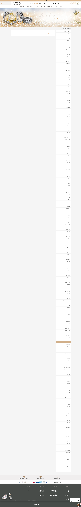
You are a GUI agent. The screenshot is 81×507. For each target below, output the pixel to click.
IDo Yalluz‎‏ (68, 134)
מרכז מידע (49, 3)
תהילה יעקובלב (68, 401)
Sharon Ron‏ (68, 153)
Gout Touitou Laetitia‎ (67, 194)
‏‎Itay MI (69, 376)
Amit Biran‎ (68, 185)
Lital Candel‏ (68, 93)
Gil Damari (68, 56)
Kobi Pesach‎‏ (68, 374)
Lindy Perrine (68, 372)
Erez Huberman (68, 52)
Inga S (69, 222)
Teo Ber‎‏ (69, 351)
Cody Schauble (68, 107)
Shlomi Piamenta (67, 247)
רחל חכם (69, 411)
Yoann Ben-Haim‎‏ (67, 431)
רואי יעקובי (68, 40)
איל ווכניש (69, 84)
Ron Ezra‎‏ (69, 360)
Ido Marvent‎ (68, 210)
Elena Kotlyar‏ (68, 197)
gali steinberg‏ (68, 91)
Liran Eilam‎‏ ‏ (68, 176)
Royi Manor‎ (68, 250)
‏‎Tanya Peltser (68, 441)
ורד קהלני (69, 45)
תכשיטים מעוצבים (29, 6)
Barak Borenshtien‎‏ (67, 358)
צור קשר (31, 3)
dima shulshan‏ (68, 169)
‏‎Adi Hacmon (68, 434)
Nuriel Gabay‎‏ (68, 436)
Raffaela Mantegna (67, 109)
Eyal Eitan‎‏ (68, 459)
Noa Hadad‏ (68, 144)
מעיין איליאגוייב (68, 33)
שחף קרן (69, 88)
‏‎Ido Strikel (68, 464)
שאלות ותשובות (45, 3)
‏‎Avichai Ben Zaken (67, 330)
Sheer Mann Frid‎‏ (67, 289)
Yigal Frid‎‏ (69, 447)
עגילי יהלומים (43, 6)
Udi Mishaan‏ (68, 443)
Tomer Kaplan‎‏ (68, 452)
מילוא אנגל (68, 323)
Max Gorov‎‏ (68, 312)
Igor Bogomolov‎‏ (67, 164)
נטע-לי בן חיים (68, 305)
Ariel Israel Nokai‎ (67, 227)
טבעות (61, 6)
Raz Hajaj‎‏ (69, 314)
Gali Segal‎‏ (68, 461)
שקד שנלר (69, 86)
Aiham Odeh (68, 79)
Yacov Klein (68, 171)
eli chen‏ (69, 114)
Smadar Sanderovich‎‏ (67, 224)
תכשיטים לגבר (36, 6)
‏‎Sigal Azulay (68, 385)
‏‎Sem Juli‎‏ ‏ (69, 408)
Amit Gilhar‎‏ (68, 167)
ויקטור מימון (68, 132)
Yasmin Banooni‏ (67, 139)
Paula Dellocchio (67, 335)
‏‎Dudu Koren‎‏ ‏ (68, 213)
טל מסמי (69, 238)
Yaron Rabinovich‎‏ (67, 291)
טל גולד (69, 42)
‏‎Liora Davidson (68, 427)
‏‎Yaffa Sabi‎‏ (68, 68)
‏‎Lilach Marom (68, 413)
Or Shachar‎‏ (68, 445)
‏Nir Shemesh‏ (68, 192)
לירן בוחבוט (68, 215)
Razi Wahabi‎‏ (68, 178)
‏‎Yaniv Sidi (68, 422)
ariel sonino (68, 77)
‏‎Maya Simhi (68, 406)
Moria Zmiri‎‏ (68, 284)
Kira (69, 105)
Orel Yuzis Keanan (67, 275)
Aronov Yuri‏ (68, 116)
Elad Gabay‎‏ (68, 383)
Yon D (69, 72)
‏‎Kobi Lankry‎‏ (68, 390)
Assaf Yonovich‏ (68, 418)
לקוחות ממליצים (36, 3)
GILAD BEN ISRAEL (67, 61)
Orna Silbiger (68, 75)
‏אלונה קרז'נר (68, 254)
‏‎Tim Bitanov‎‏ (68, 206)
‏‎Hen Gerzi (68, 346)
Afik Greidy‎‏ (68, 293)
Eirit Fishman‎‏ (68, 454)
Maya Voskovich (67, 282)
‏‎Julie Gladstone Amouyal (66, 300)
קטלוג (68, 491)
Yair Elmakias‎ (68, 236)
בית (60, 3)
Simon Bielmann (67, 339)
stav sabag (68, 54)
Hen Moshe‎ (68, 201)
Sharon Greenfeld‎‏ (67, 450)
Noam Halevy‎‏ (68, 365)
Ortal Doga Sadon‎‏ (67, 353)
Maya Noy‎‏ (68, 316)
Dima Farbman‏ (68, 424)
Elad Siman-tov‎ (68, 229)
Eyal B (69, 38)
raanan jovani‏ (68, 270)
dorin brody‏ (68, 174)
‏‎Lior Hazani (68, 420)
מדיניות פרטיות (67, 495)
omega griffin (68, 95)
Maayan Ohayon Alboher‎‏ (66, 302)
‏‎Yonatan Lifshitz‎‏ (67, 259)
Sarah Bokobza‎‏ (68, 151)
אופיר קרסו (68, 130)
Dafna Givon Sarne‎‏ (67, 397)
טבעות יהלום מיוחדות (54, 494)
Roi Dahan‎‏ (68, 381)
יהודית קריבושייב (68, 399)
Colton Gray (68, 187)
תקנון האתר (67, 499)
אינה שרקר (68, 332)
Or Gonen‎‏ (68, 277)
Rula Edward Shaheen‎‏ (66, 355)
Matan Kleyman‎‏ (67, 70)
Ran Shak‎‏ (68, 307)
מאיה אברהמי (68, 263)
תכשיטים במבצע (21, 6)
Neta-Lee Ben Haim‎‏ (67, 367)
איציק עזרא (68, 121)
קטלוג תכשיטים (54, 3)
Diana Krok (68, 35)
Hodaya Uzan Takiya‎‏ (67, 137)
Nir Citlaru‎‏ (68, 404)
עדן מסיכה (68, 118)
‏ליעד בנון (69, 199)
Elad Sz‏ (69, 190)
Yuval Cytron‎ (68, 240)
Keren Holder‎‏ (68, 180)
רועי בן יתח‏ (68, 362)
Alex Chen (68, 337)
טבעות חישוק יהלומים (54, 490)
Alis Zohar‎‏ (68, 378)
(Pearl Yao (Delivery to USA (66, 266)
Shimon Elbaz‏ (68, 123)
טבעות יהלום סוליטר (54, 496)
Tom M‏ (69, 155)
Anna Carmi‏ (68, 268)
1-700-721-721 (16, 4)
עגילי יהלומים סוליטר (41, 498)
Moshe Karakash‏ (67, 279)
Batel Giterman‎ (68, 208)
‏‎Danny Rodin (68, 415)
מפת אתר (68, 496)
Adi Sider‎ (69, 217)
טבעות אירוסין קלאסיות (53, 495)
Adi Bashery (68, 125)
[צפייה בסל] (2, 3)
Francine (69, 102)
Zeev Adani (68, 162)
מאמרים (40, 3)
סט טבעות (42, 496)
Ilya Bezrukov (68, 49)
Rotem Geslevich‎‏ (67, 321)
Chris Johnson (68, 183)
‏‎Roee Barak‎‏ (68, 261)
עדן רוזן (69, 157)
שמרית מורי (68, 243)
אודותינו (68, 490)
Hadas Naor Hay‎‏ (67, 328)
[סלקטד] (36, 504)
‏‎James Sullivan (68, 388)
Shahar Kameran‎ (67, 245)
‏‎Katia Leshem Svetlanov (66, 438)
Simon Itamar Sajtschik (66, 392)
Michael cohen (68, 344)
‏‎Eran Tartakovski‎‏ (67, 220)
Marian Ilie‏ (68, 231)
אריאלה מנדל (68, 47)
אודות (58, 3)
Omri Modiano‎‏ (68, 160)
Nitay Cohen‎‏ (68, 298)
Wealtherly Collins (67, 148)
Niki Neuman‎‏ (68, 286)
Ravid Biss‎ (68, 233)
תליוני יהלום (56, 6)
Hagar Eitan (68, 466)
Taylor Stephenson (67, 369)
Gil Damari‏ (68, 146)
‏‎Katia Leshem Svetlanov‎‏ (66, 395)
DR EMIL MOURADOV (67, 31)
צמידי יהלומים (49, 6)
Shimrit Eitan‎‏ (68, 309)
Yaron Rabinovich (67, 319)
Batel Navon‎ (68, 252)
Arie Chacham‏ (68, 98)
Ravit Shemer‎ (68, 204)
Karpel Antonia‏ (68, 468)
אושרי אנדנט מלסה (67, 63)
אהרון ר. (69, 342)
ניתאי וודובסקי (68, 65)
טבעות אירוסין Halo (54, 491)
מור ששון (69, 111)
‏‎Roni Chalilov (68, 256)
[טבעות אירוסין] (74, 3)
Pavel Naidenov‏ (68, 100)
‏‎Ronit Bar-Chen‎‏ (68, 296)
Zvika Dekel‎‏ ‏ (68, 128)
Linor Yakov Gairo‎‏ (67, 273)
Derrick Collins (68, 141)
